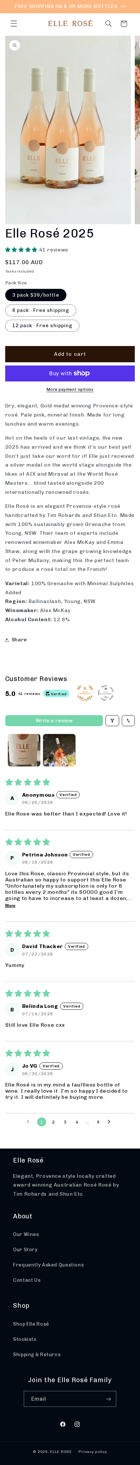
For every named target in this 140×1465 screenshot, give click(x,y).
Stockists (24, 1339)
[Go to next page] (110, 1121)
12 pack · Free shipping (42, 325)
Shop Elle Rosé (31, 1324)
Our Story (25, 1250)
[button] (13, 23)
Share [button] (19, 640)
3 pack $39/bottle (35, 295)
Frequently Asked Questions (48, 1265)
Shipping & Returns (37, 1354)
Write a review (54, 720)
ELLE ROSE (61, 1451)
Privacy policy (92, 1451)
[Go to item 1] (24, 750)
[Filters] (112, 720)
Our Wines (26, 1234)
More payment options (70, 389)
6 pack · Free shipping (40, 310)
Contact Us (26, 1280)
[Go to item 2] (59, 750)
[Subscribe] (108, 1399)
